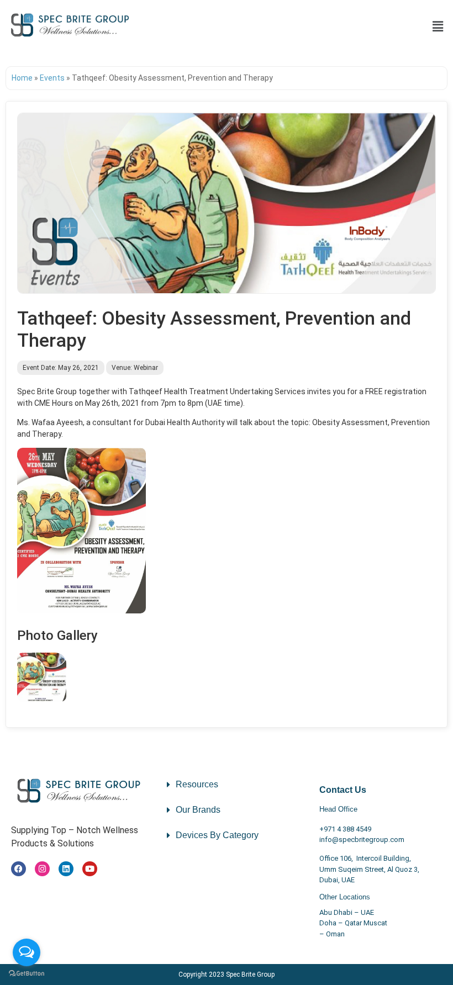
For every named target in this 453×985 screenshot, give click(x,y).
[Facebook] (18, 868)
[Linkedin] (66, 868)
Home (22, 77)
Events (52, 77)
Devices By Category (217, 835)
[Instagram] (42, 868)
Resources (197, 784)
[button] (438, 26)
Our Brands (198, 809)
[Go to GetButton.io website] (26, 973)
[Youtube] (89, 868)
